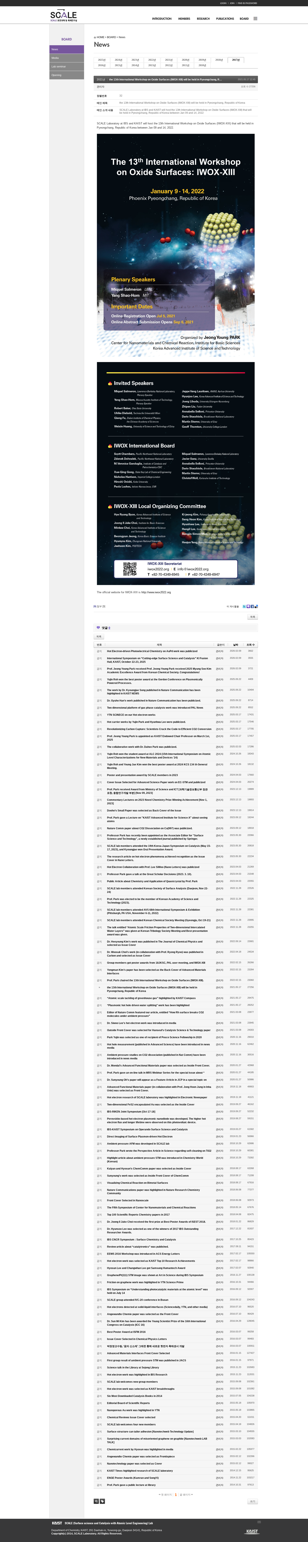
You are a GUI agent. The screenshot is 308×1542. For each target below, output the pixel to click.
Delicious (256, 606)
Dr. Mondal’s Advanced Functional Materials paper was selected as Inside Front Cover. (158, 1065)
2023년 (135, 59)
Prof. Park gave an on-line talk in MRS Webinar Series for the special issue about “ (155, 1072)
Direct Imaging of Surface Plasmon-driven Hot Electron (139, 1136)
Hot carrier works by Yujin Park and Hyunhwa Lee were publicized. (146, 722)
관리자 (100, 86)
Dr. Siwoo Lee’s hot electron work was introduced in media (141, 1023)
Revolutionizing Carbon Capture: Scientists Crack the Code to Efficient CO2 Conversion (159, 729)
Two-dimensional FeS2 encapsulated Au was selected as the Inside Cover (150, 1104)
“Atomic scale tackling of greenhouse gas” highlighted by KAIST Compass (151, 998)
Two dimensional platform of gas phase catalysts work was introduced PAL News (155, 707)
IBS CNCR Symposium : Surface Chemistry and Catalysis (141, 1239)
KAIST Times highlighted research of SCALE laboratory (140, 1470)
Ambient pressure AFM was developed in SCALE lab (138, 1143)
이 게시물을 (233, 606)
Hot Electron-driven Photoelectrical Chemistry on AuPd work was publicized (152, 651)
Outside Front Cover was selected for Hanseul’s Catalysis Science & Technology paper (159, 1030)
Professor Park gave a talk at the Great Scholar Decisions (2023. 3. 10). (149, 874)
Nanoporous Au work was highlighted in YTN (133, 1410)
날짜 (235, 644)
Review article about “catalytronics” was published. (137, 1246)
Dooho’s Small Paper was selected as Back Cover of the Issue (144, 810)
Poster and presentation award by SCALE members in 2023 (142, 775)
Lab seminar (59, 66)
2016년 (102, 65)
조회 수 (251, 644)
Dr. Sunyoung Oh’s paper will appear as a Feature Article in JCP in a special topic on (157, 1079)
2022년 (152, 59)
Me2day (248, 606)
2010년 (202, 65)
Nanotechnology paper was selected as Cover (134, 1463)
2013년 (152, 65)
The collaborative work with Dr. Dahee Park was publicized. (142, 746)
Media (55, 58)
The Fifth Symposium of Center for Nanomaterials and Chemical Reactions (151, 1207)
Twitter (244, 606)
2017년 (236, 59)
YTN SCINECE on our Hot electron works (131, 714)
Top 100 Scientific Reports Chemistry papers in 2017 (138, 1214)
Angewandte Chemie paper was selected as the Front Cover (143, 1314)
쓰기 (252, 1501)
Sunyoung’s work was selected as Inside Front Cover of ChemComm (148, 1175)
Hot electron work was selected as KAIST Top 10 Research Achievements (151, 1261)
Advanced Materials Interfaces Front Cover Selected (138, 1353)
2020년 (185, 59)
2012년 (169, 65)
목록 (252, 616)
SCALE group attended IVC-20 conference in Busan (137, 1299)
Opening (56, 75)
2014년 (135, 65)
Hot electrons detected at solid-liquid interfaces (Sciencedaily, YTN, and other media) (157, 1307)
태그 (102, 1501)
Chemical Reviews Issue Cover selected (131, 1417)
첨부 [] (101, 606)
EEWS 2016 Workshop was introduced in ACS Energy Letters (143, 1253)
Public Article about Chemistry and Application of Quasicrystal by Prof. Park (152, 881)
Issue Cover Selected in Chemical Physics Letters (137, 1339)
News (55, 49)
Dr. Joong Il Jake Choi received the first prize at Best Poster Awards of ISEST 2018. (156, 1221)
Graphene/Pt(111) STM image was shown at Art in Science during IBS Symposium (155, 1275)
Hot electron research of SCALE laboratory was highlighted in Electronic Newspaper (157, 1097)
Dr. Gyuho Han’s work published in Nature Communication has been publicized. (154, 700)
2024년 (118, 59)
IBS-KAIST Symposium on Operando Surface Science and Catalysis (147, 1129)
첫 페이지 (166, 1494)
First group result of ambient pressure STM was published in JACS (146, 1360)
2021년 (169, 59)
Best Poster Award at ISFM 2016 (126, 1332)
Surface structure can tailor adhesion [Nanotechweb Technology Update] (150, 1431)
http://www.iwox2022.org (156, 592)
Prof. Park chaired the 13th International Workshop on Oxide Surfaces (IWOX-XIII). (155, 980)
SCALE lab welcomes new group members (132, 1381)
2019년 (202, 59)
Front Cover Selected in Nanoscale (128, 1200)
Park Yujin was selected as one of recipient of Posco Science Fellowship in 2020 (154, 1037)
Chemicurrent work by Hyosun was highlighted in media (140, 1449)
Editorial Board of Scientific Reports (128, 1403)
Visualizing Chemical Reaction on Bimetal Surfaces (137, 1182)
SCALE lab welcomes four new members (131, 1424)
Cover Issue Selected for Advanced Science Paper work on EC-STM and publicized (156, 782)
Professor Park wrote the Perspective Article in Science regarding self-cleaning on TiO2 (159, 1150)
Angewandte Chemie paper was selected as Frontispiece (141, 1456)
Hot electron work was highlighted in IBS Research (137, 1374)
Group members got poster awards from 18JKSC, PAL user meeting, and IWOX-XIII (156, 962)
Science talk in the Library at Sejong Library (133, 1367)
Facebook (252, 606)
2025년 (102, 59)
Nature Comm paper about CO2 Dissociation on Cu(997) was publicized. (149, 828)
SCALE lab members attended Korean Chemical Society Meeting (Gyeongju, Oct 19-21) (159, 920)
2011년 (185, 65)
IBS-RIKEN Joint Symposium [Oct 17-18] (131, 1111)
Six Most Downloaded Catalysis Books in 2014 (134, 1396)
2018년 (219, 59)
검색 (96, 1501)
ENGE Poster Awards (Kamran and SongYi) (133, 1477)
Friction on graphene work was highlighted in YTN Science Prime (145, 1282)
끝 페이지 (185, 1494)
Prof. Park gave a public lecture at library (131, 1485)
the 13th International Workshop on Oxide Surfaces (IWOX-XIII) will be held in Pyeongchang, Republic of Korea (174, 79)
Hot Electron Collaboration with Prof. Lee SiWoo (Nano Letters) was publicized (153, 867)
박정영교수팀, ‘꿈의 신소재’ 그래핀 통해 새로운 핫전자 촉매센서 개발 (145, 1346)
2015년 (118, 65)
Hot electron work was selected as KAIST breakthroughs (141, 1388)
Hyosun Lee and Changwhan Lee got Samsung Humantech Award (146, 1268)
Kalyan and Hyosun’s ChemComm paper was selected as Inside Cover (149, 1168)
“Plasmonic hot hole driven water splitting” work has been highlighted (148, 1005)
